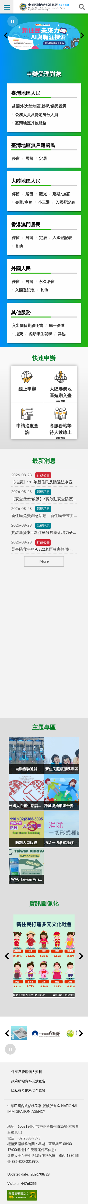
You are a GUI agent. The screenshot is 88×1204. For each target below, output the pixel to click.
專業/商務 (24, 202)
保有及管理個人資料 (26, 1072)
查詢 (81, 6)
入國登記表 (65, 202)
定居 (43, 158)
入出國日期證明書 (27, 326)
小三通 (44, 202)
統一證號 (57, 326)
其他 (19, 246)
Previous (6, 35)
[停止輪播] (12, 21)
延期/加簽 (61, 194)
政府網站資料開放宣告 (28, 1081)
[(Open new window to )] (44, 35)
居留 (29, 158)
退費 (19, 334)
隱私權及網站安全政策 (28, 1090)
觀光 (43, 194)
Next (82, 35)
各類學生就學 (40, 334)
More (44, 561)
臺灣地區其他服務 (30, 123)
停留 (16, 158)
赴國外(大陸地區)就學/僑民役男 (39, 106)
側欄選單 (6, 6)
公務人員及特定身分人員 (36, 115)
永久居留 (47, 282)
